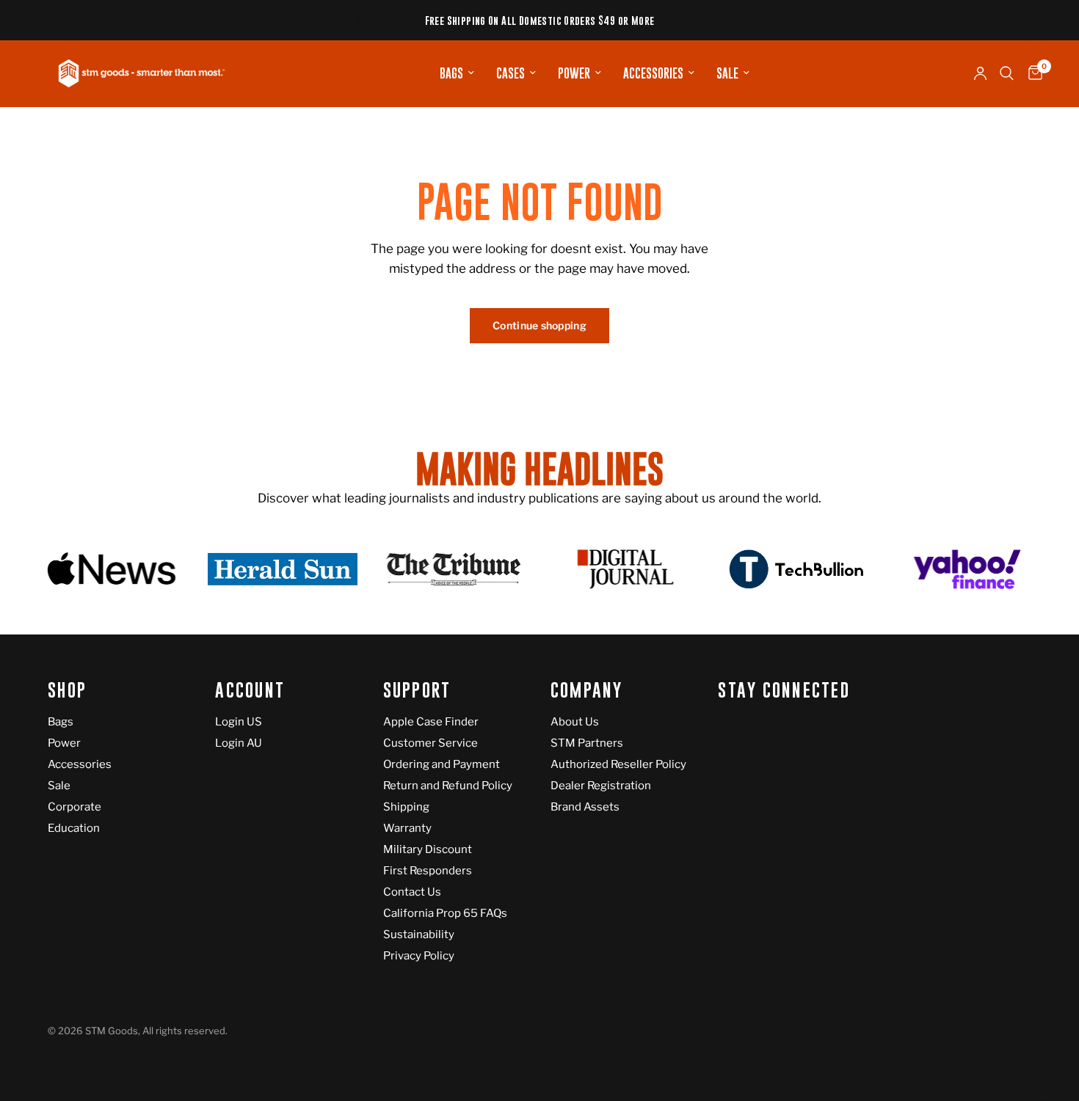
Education (74, 828)
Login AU (238, 743)
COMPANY (587, 690)
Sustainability (418, 934)
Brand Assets (585, 806)
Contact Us (412, 892)
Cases (510, 73)
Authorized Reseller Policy (618, 764)
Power (574, 73)
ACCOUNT (250, 690)
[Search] (1006, 73)
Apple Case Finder (431, 721)
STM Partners (587, 743)
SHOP (67, 690)
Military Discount (427, 849)
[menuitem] (457, 73)
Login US (238, 721)
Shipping (406, 806)
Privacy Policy (418, 955)
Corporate (74, 806)
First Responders (427, 870)
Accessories (653, 73)
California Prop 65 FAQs (445, 913)
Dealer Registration (601, 785)
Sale (727, 73)
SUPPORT (417, 690)
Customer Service (430, 743)
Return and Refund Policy (447, 785)
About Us (575, 721)
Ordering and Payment (441, 764)
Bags (451, 73)
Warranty (407, 828)
